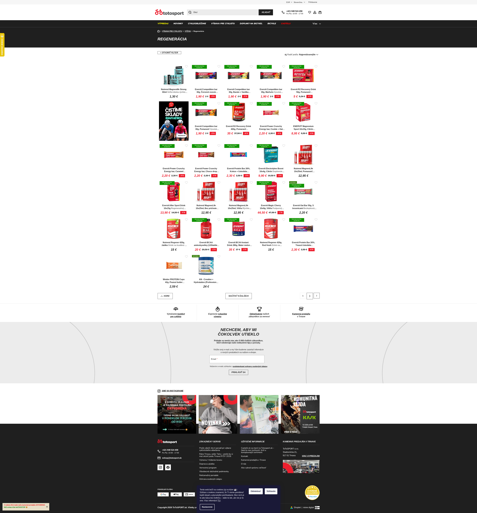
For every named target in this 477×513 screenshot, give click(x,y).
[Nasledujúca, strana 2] (310, 296)
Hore (167, 296)
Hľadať (266, 12)
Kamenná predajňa (301, 314)
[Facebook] (168, 467)
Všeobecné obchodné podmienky (214, 471)
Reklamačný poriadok (208, 475)
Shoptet (297, 507)
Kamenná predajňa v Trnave (253, 460)
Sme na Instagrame (172, 391)
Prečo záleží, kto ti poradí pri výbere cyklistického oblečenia (215, 449)
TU (219, 501)
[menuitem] (163, 23)
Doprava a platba (206, 464)
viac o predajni (311, 456)
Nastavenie (207, 507)
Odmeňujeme (256, 314)
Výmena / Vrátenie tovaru (210, 460)
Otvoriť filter (169, 52)
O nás (243, 464)
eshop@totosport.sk (172, 458)
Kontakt (244, 456)
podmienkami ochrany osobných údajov (250, 366)
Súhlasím (271, 491)
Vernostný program (208, 468)
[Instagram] (160, 467)
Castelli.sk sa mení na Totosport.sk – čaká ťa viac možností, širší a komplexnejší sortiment (257, 450)
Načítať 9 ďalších (239, 296)
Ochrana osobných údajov (210, 479)
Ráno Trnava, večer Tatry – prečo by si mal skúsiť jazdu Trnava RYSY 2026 (216, 455)
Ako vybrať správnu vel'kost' (253, 468)
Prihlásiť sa (238, 372)
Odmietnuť (256, 491)
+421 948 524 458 (294, 11)
